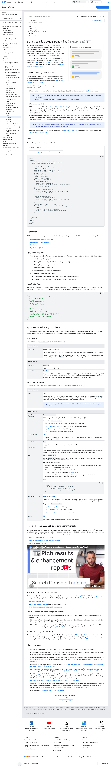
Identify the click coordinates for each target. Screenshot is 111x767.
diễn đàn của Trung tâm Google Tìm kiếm (52, 690)
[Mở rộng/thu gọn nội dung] (37, 20)
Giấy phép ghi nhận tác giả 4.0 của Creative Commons (67, 707)
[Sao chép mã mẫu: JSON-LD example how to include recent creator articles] (103, 293)
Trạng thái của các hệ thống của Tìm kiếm (63, 745)
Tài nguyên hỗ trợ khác (29, 749)
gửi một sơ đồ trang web (70, 130)
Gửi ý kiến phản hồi (97, 20)
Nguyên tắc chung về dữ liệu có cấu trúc (41, 239)
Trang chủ (29, 16)
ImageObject (52, 455)
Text (44, 393)
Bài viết (38, 62)
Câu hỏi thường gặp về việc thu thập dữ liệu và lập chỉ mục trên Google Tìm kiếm (66, 687)
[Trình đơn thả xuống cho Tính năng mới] (59, 2)
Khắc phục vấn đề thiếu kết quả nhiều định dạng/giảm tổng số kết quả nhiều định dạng (54, 681)
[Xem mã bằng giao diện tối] (100, 156)
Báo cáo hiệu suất (80, 635)
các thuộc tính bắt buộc (40, 91)
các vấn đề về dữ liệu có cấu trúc (70, 671)
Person (45, 349)
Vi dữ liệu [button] (39, 147)
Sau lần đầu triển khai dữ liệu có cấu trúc (41, 537)
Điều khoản (26, 763)
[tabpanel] (65, 188)
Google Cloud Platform (70, 757)
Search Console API (82, 639)
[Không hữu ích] (103, 16)
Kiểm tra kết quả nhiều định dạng (59, 107)
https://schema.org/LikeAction (53, 426)
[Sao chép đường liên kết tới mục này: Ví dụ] (33, 139)
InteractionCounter (49, 415)
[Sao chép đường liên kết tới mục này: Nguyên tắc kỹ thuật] (43, 284)
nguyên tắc (41, 104)
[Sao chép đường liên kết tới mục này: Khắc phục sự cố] (43, 645)
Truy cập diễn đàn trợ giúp (30, 740)
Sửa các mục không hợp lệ (37, 601)
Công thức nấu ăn (47, 62)
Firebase (59, 757)
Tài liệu (31, 2)
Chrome (51, 757)
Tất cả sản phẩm (91, 757)
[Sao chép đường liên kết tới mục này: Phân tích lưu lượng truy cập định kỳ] (55, 632)
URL (44, 455)
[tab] (31, 147)
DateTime (46, 365)
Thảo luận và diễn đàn (52, 55)
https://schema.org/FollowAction (53, 423)
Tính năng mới (53, 2)
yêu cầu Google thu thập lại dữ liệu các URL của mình (87, 119)
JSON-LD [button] (31, 147)
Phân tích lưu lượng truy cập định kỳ (40, 543)
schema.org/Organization (49, 386)
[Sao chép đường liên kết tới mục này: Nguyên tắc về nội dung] (46, 253)
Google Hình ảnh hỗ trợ (72, 472)
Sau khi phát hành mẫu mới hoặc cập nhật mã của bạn (45, 540)
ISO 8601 (70, 368)
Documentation (8, 7)
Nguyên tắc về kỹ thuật (36, 248)
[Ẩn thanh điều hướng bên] (19, 764)
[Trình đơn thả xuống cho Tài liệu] (34, 2)
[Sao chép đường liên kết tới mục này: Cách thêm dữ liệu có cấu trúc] (55, 73)
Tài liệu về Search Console (59, 747)
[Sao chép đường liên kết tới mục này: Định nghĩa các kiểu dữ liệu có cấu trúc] (62, 328)
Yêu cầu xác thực (35, 607)
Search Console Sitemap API (38, 132)
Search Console (102, 7)
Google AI (81, 757)
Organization (54, 349)
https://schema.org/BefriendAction (54, 512)
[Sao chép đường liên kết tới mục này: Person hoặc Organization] (49, 382)
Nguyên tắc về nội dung (36, 245)
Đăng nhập (106, 2)
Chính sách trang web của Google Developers (61, 709)
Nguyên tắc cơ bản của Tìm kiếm (39, 242)
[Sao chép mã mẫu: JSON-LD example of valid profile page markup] (103, 156)
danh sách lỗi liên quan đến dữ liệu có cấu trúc (80, 664)
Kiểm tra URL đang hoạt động (38, 604)
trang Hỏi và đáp (38, 66)
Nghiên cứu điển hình (58, 750)
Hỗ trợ (39, 2)
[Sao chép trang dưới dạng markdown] (87, 42)
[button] (10, 15)
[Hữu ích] (101, 16)
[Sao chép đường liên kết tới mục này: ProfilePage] (38, 338)
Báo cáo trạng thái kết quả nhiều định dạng (85, 596)
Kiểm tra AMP (85, 747)
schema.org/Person (34, 386)
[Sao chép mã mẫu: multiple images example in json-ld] (102, 483)
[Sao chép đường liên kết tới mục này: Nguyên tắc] (38, 232)
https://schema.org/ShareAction (53, 431)
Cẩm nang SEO (57, 742)
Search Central (17, 2)
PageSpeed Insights (87, 745)
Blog (45, 2)
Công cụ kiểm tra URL (72, 115)
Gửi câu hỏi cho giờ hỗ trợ (30, 742)
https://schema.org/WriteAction (53, 429)
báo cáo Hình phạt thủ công (93, 671)
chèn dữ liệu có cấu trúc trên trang (87, 91)
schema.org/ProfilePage (58, 342)
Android (44, 757)
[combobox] (80, 1)
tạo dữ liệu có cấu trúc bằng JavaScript (69, 99)
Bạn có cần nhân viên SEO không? (61, 740)
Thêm (63, 2)
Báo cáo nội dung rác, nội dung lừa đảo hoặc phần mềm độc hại (36, 746)
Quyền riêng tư (34, 763)
